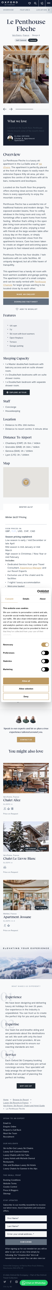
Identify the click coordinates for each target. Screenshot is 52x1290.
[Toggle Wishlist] (29, 3)
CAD (32, 531)
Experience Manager (31, 567)
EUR (14, 531)
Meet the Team (10, 1133)
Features (25, 10)
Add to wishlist (29, 309)
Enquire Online (9, 1126)
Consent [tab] (9, 599)
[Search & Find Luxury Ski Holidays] (35, 3)
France (26, 35)
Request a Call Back (12, 1130)
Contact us (26, 740)
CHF (26, 531)
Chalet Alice (12, 800)
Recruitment (8, 1136)
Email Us (7, 1123)
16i (11, 1286)
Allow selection (26, 689)
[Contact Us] (42, 3)
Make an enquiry (26, 294)
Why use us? (26, 1086)
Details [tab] (26, 599)
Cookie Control (10, 1186)
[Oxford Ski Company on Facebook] (10, 1282)
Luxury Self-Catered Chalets (16, 1151)
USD (20, 531)
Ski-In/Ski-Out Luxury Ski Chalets (18, 1148)
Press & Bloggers (10, 1190)
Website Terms (10, 1183)
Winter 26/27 (26, 507)
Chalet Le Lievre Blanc (19, 858)
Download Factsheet (26, 302)
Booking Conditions (12, 1180)
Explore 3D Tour (18, 392)
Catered (33, 40)
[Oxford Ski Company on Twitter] (4, 1282)
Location (41, 10)
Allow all (26, 681)
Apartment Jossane (17, 917)
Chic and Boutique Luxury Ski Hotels (19, 1165)
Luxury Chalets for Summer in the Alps (20, 1168)
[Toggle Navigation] (48, 3)
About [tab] (43, 599)
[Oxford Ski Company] (8, 3)
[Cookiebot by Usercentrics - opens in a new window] (37, 591)
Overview (8, 10)
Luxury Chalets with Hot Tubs (16, 1155)
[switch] (45, 653)
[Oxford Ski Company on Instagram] (16, 1282)
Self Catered (21, 40)
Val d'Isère (17, 35)
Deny (26, 696)
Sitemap (7, 1193)
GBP (7, 531)
